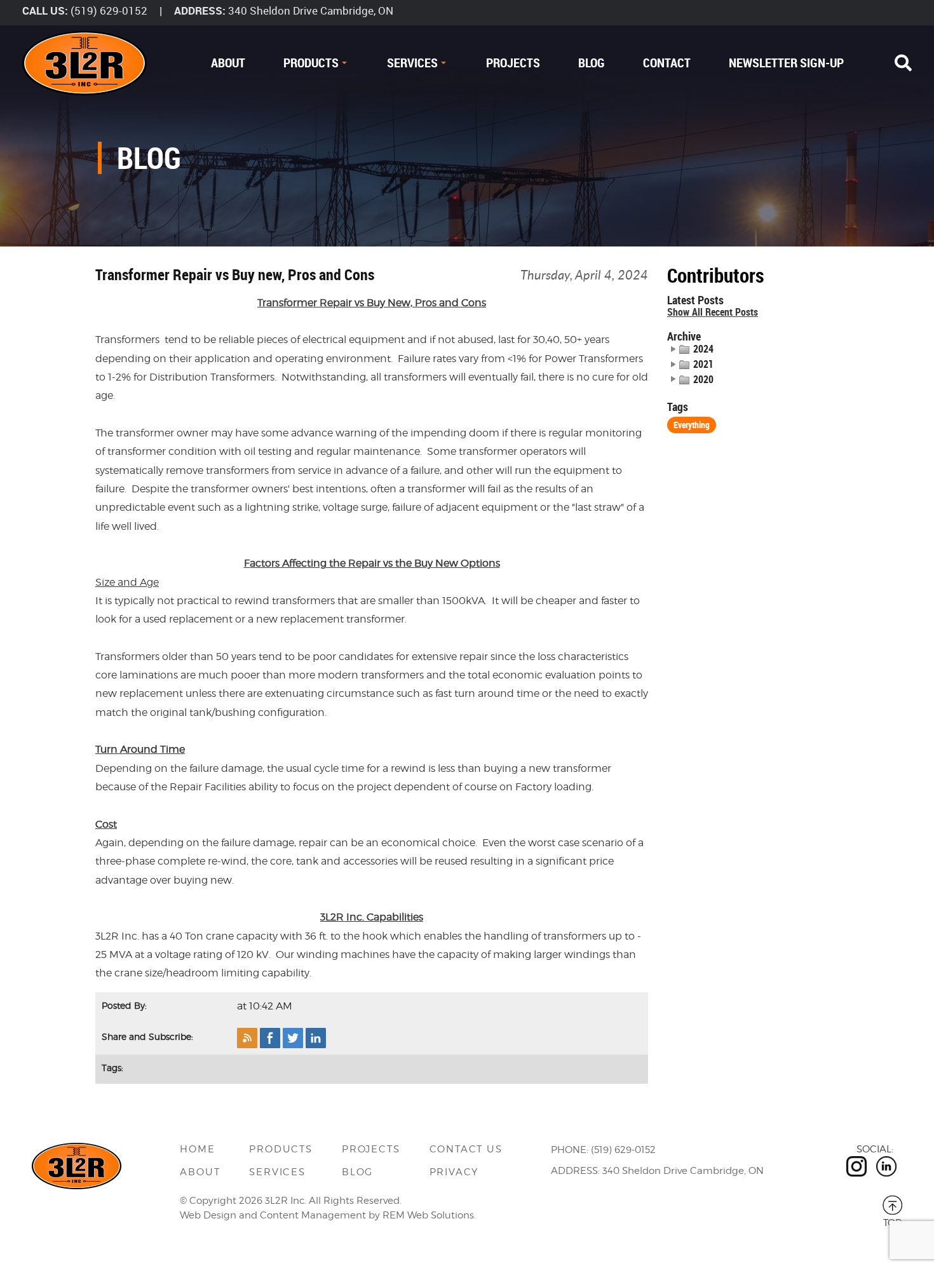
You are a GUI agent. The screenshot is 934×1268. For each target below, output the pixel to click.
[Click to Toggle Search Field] (903, 63)
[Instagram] (856, 1166)
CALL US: (45, 10)
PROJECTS (513, 62)
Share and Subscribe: (147, 1036)
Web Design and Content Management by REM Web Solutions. (328, 1215)
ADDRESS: (200, 10)
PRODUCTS (311, 62)
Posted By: (124, 1005)
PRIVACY (454, 1172)
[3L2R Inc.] (84, 63)
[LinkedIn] (886, 1166)
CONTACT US (466, 1149)
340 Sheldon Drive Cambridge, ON (310, 10)
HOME (197, 1149)
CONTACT (667, 62)
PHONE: (569, 1150)
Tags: (112, 1067)
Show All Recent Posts (712, 312)
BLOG (591, 62)
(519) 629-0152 (109, 10)
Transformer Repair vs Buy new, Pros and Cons (234, 274)
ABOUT (228, 62)
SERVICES (412, 62)
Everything (691, 425)
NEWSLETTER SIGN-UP (786, 62)
